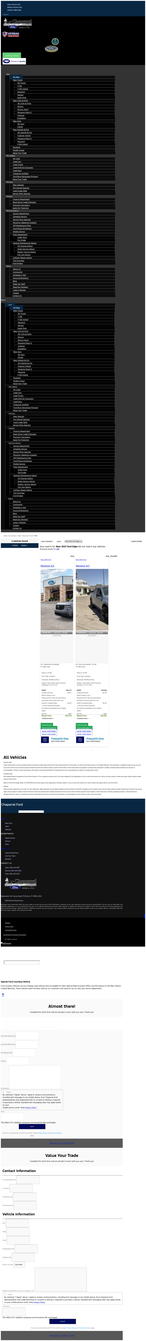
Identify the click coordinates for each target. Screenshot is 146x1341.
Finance (9, 196)
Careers (16, 293)
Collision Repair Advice (22, 258)
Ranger (20, 95)
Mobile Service (19, 231)
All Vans (21, 124)
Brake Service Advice (26, 249)
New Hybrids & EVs (21, 130)
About (8, 266)
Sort (59, 541)
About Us (17, 269)
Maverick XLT (48, 565)
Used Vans (17, 170)
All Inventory (13, 536)
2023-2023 (25, 536)
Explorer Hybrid (24, 135)
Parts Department (20, 234)
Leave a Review (19, 290)
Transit (20, 127)
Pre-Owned (10, 155)
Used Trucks (18, 164)
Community (17, 272)
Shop (3, 819)
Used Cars (17, 161)
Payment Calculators (21, 205)
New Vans (17, 121)
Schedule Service (20, 216)
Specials (9, 182)
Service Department (21, 213)
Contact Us (17, 296)
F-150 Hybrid (23, 89)
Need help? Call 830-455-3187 (62, 1143)
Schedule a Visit (19, 275)
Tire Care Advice (23, 255)
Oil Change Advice (25, 246)
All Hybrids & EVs (25, 132)
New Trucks (18, 80)
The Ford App (18, 261)
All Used (16, 158)
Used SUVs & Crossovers (23, 167)
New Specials (18, 185)
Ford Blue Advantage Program (25, 176)
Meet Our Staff (19, 284)
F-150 (20, 86)
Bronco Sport (23, 109)
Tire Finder (21, 240)
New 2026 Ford (46, 560)
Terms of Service (56, 1133)
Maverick (21, 92)
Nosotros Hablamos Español (24, 222)
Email (2, 1111)
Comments (5, 1306)
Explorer (21, 115)
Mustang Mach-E (25, 112)
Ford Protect (18, 263)
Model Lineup (18, 150)
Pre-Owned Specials (21, 188)
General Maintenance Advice (24, 243)
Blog (15, 281)
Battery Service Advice (27, 252)
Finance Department (21, 199)
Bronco (20, 106)
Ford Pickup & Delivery (22, 228)
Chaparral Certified (20, 173)
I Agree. (8, 1092)
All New (16, 77)
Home (5, 536)
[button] (12, 56)
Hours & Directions (20, 278)
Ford (31, 536)
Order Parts (22, 237)
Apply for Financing (21, 208)
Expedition (21, 118)
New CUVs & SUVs (20, 100)
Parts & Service (12, 210)
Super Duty (21, 97)
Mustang (16, 147)
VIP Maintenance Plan (22, 225)
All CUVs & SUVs (24, 103)
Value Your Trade (20, 153)
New (8, 74)
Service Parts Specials (21, 193)
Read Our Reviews (20, 287)
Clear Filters (136, 541)
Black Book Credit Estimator (24, 202)
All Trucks (22, 83)
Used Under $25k (20, 191)
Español (6, 14)
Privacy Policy (30, 1107)
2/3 (57, 549)
